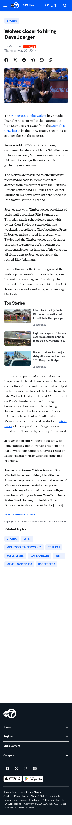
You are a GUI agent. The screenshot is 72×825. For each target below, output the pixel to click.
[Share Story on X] (15, 60)
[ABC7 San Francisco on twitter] (16, 769)
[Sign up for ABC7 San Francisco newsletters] (35, 769)
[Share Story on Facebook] (6, 60)
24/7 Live (28, 5)
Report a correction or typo (19, 514)
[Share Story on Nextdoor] (33, 60)
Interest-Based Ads (29, 800)
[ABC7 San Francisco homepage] (15, 5)
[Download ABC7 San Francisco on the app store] (12, 779)
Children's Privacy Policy (15, 796)
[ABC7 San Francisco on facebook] (7, 769)
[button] (5, 5)
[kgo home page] (9, 713)
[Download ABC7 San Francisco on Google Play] (33, 779)
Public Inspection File (53, 800)
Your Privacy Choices (31, 792)
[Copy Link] (50, 60)
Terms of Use (10, 800)
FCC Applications (12, 804)
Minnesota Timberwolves (28, 115)
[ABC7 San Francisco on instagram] (26, 769)
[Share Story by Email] (41, 60)
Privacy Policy (10, 792)
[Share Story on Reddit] (24, 60)
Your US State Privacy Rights (45, 796)
